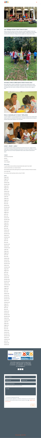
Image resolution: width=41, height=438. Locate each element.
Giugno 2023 (6, 210)
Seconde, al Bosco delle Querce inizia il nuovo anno (18, 82)
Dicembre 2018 (7, 279)
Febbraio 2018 (6, 293)
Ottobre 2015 (6, 337)
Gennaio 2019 (6, 277)
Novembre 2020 (7, 244)
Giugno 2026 (6, 177)
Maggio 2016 (6, 325)
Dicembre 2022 (7, 219)
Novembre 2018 (7, 281)
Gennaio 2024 (6, 205)
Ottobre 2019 (6, 265)
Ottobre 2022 (6, 221)
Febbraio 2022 (6, 230)
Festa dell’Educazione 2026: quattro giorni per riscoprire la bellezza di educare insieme (20, 169)
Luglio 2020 (6, 249)
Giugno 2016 (6, 323)
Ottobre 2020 (6, 245)
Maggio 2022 (6, 224)
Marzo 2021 (6, 242)
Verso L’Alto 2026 (7, 171)
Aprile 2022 (6, 226)
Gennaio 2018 (6, 295)
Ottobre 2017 (6, 300)
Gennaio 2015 (6, 344)
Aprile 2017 (6, 307)
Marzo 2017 (6, 309)
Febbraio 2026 (6, 182)
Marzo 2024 (6, 203)
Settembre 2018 (7, 284)
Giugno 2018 (6, 286)
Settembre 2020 (7, 247)
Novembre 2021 (7, 233)
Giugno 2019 (6, 268)
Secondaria (6, 160)
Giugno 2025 (6, 186)
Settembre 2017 (7, 302)
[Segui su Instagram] (20, 369)
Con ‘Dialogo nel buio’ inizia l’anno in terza (15, 29)
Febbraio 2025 (6, 191)
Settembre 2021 (7, 237)
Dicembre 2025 (7, 184)
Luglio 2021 (6, 238)
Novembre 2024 (7, 194)
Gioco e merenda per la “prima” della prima (16, 115)
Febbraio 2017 (6, 311)
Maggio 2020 (6, 253)
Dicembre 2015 (6, 334)
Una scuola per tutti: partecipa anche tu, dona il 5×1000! (14, 173)
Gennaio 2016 (6, 332)
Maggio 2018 (6, 288)
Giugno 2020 (6, 251)
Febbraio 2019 (6, 275)
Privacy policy (17, 434)
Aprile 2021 (6, 240)
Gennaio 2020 (6, 260)
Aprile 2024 (6, 201)
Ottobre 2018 (6, 282)
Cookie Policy (23, 434)
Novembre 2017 (7, 298)
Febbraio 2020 (6, 258)
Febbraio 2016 (6, 330)
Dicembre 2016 (7, 314)
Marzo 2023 (6, 216)
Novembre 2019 (7, 263)
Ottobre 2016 (6, 318)
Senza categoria (7, 161)
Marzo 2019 (6, 274)
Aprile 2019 (6, 272)
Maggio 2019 (6, 270)
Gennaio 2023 (6, 217)
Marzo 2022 (6, 228)
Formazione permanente (8, 156)
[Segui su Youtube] (22, 369)
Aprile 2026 (6, 180)
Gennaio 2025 (6, 193)
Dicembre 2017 (6, 297)
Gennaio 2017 (6, 312)
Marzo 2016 (6, 328)
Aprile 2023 (6, 214)
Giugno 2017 (6, 304)
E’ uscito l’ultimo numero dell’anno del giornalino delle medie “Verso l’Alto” (18, 166)
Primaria (5, 158)
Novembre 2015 (7, 335)
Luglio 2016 (6, 321)
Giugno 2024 (6, 198)
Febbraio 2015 (6, 342)
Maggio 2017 (6, 305)
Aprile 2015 (6, 341)
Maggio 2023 (6, 212)
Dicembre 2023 (7, 207)
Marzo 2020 (6, 256)
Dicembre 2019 (7, 261)
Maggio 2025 (6, 187)
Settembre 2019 (7, 267)
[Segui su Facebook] (18, 369)
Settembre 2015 (7, 339)
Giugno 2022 (6, 223)
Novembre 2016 (7, 316)
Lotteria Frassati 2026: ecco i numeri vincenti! (12, 167)
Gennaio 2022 (6, 231)
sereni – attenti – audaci (10, 146)
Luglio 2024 (6, 196)
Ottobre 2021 (6, 235)
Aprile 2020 (6, 254)
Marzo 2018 (6, 291)
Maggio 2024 (6, 200)
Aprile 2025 (6, 189)
